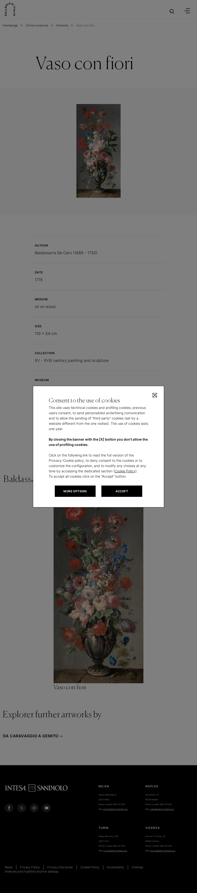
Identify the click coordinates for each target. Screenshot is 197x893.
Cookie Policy (125, 471)
